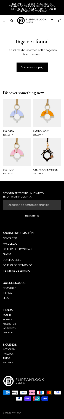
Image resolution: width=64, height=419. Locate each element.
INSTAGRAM (9, 349)
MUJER (7, 315)
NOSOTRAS (9, 288)
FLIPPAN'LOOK (15, 413)
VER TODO (8, 332)
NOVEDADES (9, 328)
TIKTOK (6, 358)
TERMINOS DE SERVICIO (16, 270)
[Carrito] (60, 21)
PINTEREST (8, 362)
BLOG (6, 297)
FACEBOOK (8, 353)
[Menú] (4, 21)
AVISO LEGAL (10, 243)
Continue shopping (32, 67)
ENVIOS (7, 254)
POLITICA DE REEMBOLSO (17, 265)
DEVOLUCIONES (12, 259)
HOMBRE (7, 319)
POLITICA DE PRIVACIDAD (17, 249)
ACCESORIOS (9, 323)
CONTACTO (10, 238)
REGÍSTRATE (32, 215)
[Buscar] (12, 21)
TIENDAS (8, 292)
